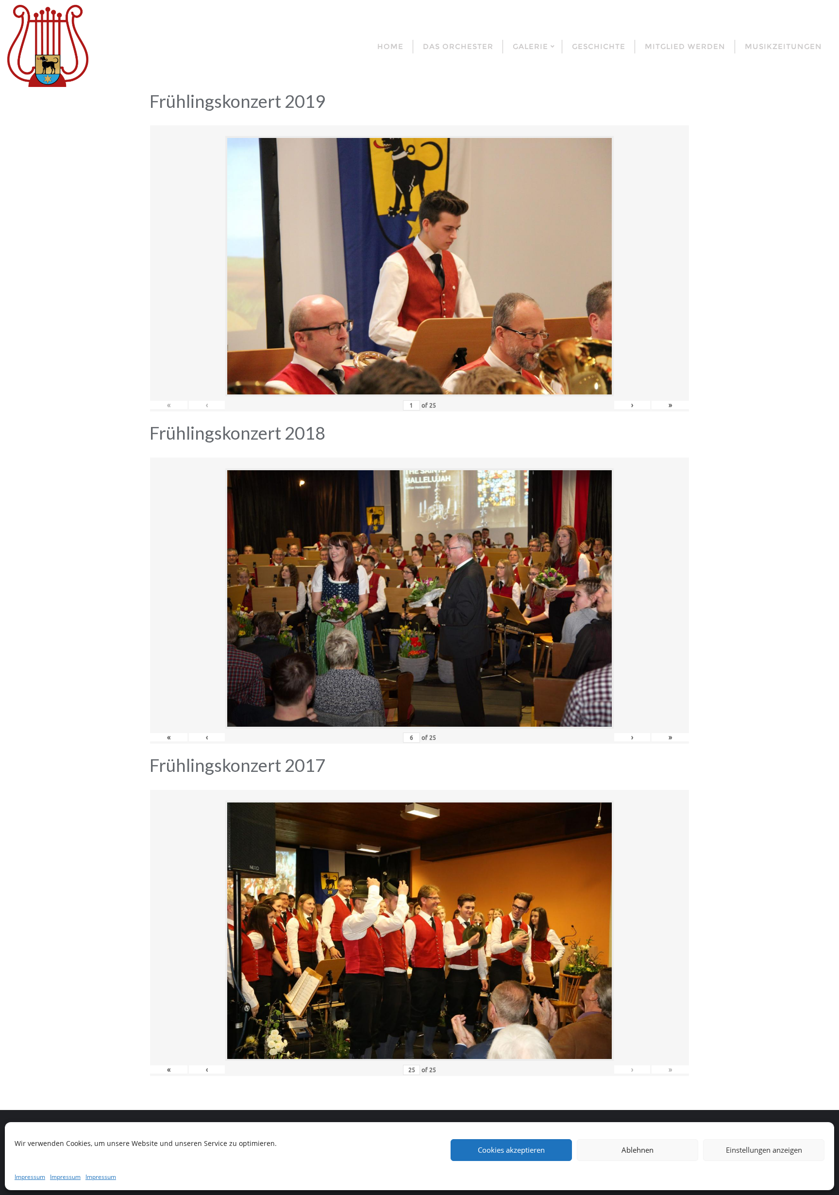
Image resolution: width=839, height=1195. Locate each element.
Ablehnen (637, 1150)
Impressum (30, 1177)
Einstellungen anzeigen (764, 1150)
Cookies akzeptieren (511, 1150)
